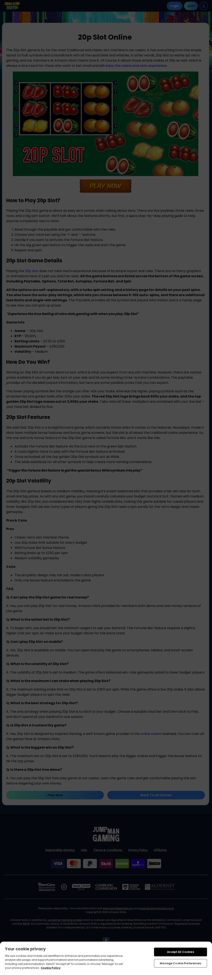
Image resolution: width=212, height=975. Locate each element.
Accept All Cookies (180, 952)
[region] (106, 958)
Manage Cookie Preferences (180, 963)
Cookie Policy (50, 968)
